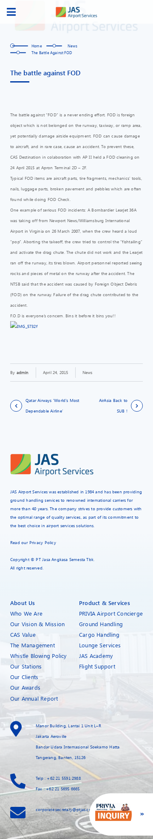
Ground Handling (101, 623)
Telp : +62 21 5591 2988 (58, 778)
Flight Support (97, 666)
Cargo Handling (99, 634)
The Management (32, 645)
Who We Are (26, 613)
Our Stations (26, 666)
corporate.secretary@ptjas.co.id (66, 809)
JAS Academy (96, 655)
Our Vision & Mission (37, 623)
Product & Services (104, 602)
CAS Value (23, 634)
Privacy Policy (42, 542)
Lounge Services (100, 645)
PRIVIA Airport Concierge (111, 613)
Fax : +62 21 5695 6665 (58, 789)
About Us (22, 602)
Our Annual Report (34, 698)
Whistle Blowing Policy (38, 655)
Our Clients (24, 676)
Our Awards (25, 687)
